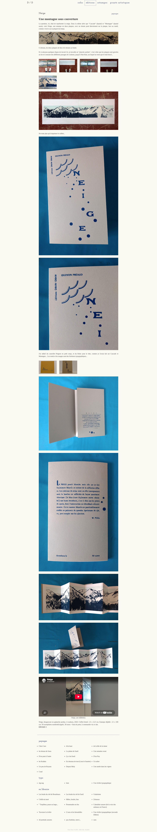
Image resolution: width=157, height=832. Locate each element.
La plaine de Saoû (72, 751)
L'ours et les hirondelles (74, 812)
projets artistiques (120, 3)
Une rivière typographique (102, 783)
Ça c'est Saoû (70, 756)
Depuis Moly (70, 766)
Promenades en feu (72, 804)
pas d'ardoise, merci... (73, 820)
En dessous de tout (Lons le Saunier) (78, 761)
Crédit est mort (44, 799)
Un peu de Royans (45, 766)
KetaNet (87, 830)
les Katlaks (42, 761)
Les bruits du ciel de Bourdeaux (49, 794)
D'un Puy (96, 756)
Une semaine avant (99, 751)
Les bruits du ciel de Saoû (75, 794)
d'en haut (69, 746)
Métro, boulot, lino (72, 799)
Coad (40, 772)
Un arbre (96, 761)
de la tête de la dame (100, 746)
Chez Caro (42, 746)
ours (94, 820)
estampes (102, 3)
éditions (90, 3)
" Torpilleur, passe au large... (48, 804)
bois (67, 783)
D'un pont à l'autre (45, 756)
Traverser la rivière (45, 812)
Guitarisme (97, 794)
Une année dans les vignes (102, 766)
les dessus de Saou (45, 751)
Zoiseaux (96, 799)
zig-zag (41, 783)
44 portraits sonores (45, 820)
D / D (30, 3)
